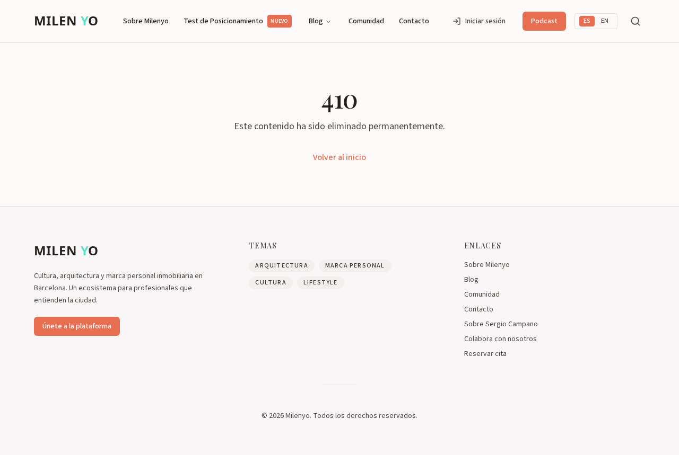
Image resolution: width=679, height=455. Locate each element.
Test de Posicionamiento (236, 21)
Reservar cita (485, 354)
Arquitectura (281, 265)
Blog (316, 21)
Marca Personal (355, 265)
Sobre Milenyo (146, 21)
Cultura (270, 282)
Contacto (414, 21)
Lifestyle (320, 282)
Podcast (544, 21)
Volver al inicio (339, 157)
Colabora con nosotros (500, 339)
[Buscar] (635, 21)
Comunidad (366, 21)
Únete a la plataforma (76, 326)
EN (604, 20)
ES (587, 20)
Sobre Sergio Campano (501, 324)
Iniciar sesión (485, 21)
